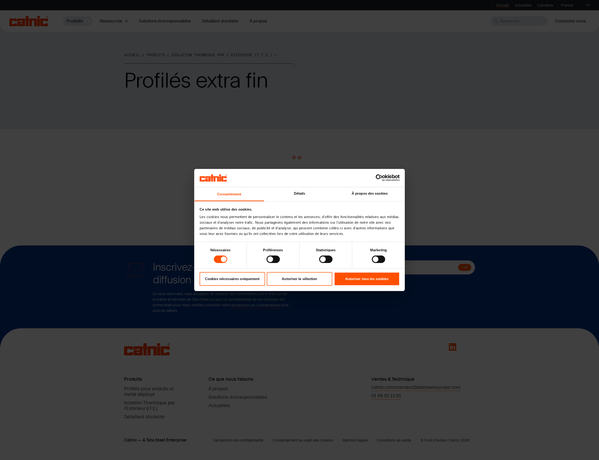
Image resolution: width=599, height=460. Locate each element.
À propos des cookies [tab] (370, 193)
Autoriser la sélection (299, 279)
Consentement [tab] (229, 194)
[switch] (273, 259)
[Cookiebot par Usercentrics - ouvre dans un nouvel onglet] (379, 177)
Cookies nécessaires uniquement (232, 279)
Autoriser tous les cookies (367, 279)
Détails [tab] (299, 193)
